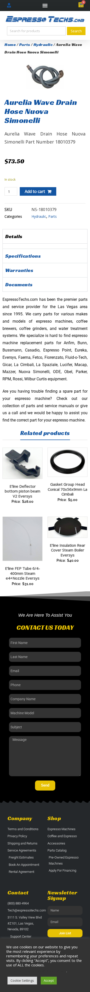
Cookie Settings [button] (22, 980)
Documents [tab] (19, 284)
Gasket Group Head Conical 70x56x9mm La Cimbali (67, 489)
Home (10, 44)
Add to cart (35, 191)
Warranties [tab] (19, 270)
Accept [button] (49, 980)
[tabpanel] (45, 246)
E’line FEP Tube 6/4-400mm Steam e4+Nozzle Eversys (22, 573)
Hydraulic (43, 44)
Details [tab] (13, 236)
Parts (24, 44)
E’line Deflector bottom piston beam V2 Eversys (22, 491)
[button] (45, 6)
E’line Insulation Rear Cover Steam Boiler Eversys (67, 550)
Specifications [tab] (23, 256)
